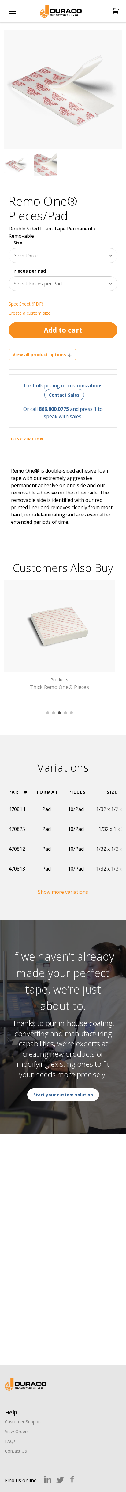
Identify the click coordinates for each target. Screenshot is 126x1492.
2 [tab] (53, 712)
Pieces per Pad (29, 271)
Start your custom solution (63, 1095)
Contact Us (16, 1451)
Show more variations (63, 892)
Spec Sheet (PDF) (26, 304)
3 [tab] (59, 712)
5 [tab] (71, 712)
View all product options (40, 354)
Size (17, 243)
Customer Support (23, 1422)
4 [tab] (65, 712)
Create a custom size (29, 313)
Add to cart (63, 330)
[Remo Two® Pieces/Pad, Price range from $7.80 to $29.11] (60, 626)
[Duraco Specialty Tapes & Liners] (25, 1384)
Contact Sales (64, 395)
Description (27, 439)
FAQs (10, 1441)
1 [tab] (47, 712)
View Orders (17, 1431)
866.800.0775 (54, 409)
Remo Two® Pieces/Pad (60, 687)
